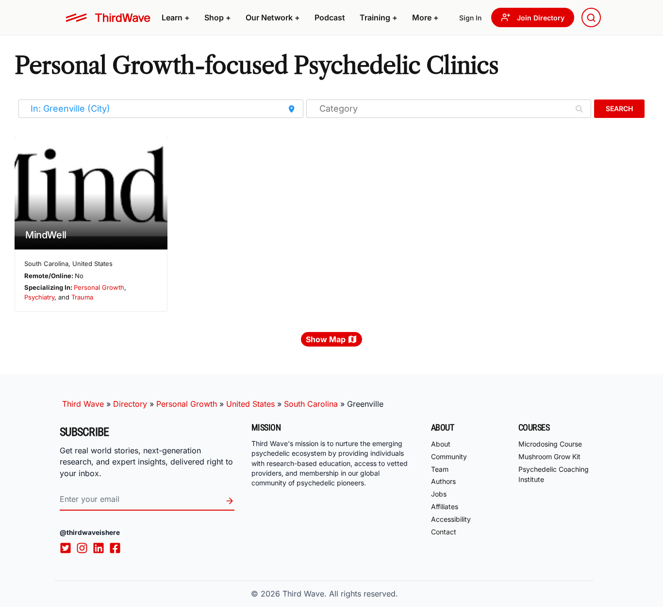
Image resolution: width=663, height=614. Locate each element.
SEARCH (619, 108)
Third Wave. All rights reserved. (340, 593)
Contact (443, 532)
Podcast (330, 17)
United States (250, 404)
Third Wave (83, 404)
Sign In (470, 18)
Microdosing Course (550, 444)
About (440, 444)
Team (439, 469)
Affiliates (444, 506)
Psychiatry (39, 297)
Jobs (439, 494)
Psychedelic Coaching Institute (553, 474)
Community (449, 456)
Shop (217, 17)
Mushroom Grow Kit (549, 456)
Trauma (82, 297)
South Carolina (311, 404)
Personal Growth (99, 287)
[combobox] (591, 17)
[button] (175, 17)
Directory (130, 404)
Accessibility (451, 519)
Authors (443, 481)
